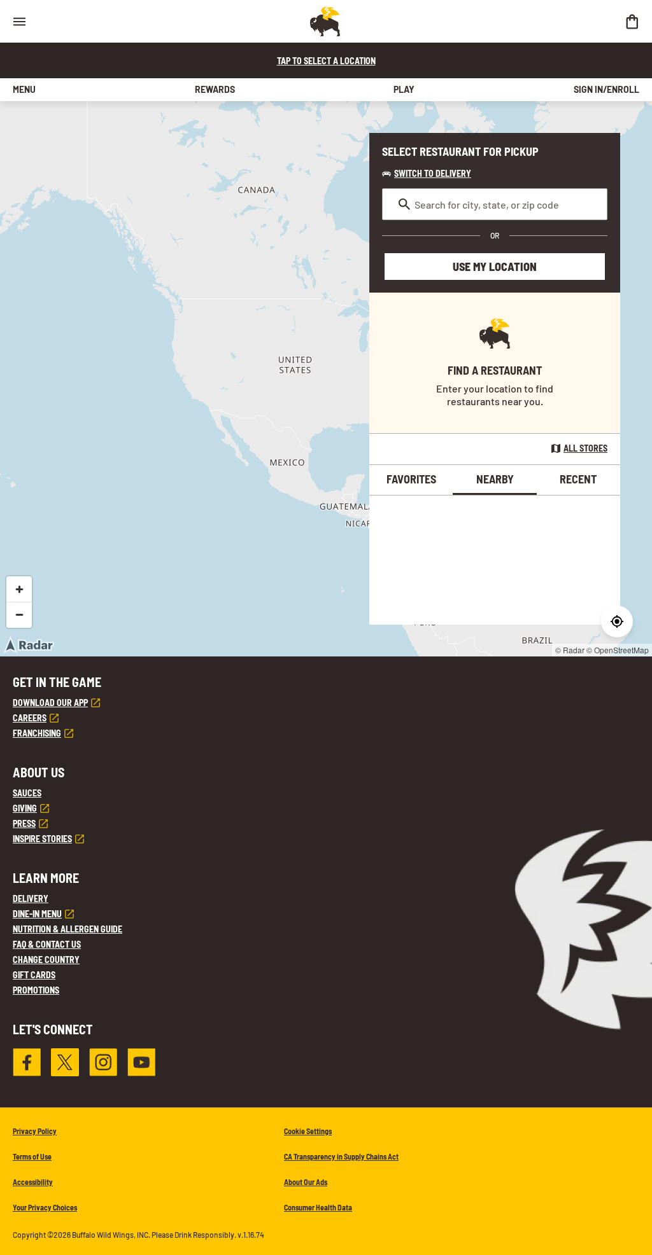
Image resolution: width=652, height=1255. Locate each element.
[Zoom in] (19, 589)
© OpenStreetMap (617, 649)
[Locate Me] (617, 621)
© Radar (570, 649)
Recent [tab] (578, 479)
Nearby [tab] (495, 479)
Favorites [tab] (411, 479)
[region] (326, 378)
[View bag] (631, 21)
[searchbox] (495, 204)
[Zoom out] (19, 614)
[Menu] (19, 21)
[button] (426, 174)
